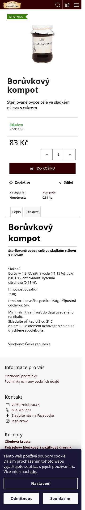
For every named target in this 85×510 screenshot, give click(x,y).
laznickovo (20, 421)
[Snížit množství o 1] (47, 154)
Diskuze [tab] (32, 212)
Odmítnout (21, 498)
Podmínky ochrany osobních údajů (32, 381)
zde (33, 471)
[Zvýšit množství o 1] (69, 154)
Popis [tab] (16, 212)
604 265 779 (21, 410)
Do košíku (46, 168)
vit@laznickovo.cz (25, 404)
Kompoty (49, 192)
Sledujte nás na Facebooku (33, 415)
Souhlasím (60, 498)
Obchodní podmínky (21, 376)
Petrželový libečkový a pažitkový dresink (38, 447)
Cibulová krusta (17, 441)
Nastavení (41, 483)
